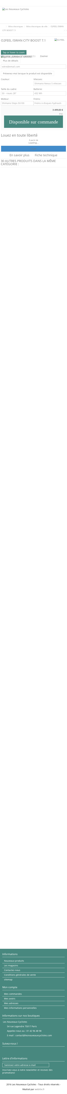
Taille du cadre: (9, 89)
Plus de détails (10, 60)
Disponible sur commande (33, 121)
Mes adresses (11, 1003)
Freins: (37, 99)
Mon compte (9, 987)
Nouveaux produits (14, 960)
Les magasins (11, 965)
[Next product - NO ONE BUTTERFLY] (64, 30)
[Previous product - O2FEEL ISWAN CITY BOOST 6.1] (62, 30)
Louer (33, 148)
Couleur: (5, 79)
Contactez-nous (12, 970)
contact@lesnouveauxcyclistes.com (33, 1035)
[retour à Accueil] (3, 27)
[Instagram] (10, 1050)
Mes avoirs (9, 998)
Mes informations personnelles (20, 1008)
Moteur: (5, 99)
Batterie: (38, 89)
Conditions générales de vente (20, 974)
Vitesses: (38, 79)
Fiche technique (46, 155)
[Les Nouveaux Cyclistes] (23, 15)
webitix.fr (40, 1089)
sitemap (8, 979)
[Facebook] (4, 1050)
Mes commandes (13, 994)
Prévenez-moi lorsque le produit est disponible (27, 73)
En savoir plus (19, 155)
